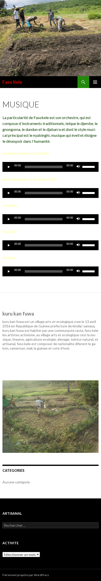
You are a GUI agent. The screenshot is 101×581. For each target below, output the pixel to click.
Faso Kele (12, 82)
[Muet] (78, 166)
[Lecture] (8, 166)
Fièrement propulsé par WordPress (25, 575)
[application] (50, 167)
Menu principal (95, 82)
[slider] (89, 166)
